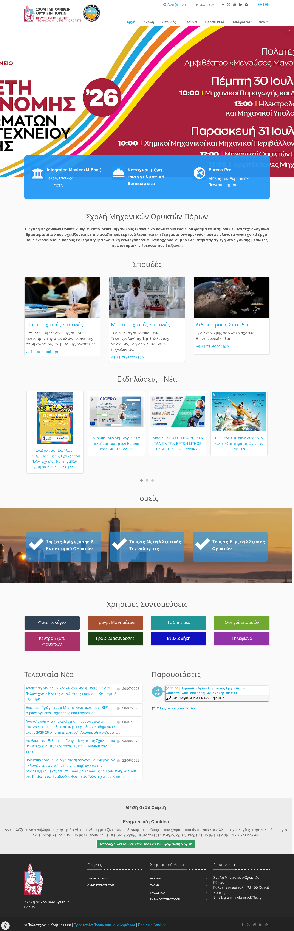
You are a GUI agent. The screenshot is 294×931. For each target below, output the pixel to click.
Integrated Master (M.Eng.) (74, 169)
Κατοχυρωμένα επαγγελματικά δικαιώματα (146, 176)
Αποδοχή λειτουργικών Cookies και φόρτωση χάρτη (145, 843)
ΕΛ (259, 4)
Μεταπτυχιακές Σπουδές (140, 324)
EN (267, 4)
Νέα (262, 21)
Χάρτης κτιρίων (97, 878)
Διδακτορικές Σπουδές (222, 324)
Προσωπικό (214, 21)
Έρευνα (199, 4)
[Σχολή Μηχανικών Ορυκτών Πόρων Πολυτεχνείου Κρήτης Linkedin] (240, 4)
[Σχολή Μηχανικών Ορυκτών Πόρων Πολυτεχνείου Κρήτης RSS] (246, 4)
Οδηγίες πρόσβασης (100, 885)
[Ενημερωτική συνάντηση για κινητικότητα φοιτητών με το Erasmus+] (177, 413)
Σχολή (211, 4)
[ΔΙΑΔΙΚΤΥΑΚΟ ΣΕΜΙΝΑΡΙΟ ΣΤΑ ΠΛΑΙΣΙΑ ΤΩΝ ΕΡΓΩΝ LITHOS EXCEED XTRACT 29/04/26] (116, 413)
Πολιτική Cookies (152, 924)
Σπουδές (169, 21)
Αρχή (131, 21)
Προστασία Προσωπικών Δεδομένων (104, 924)
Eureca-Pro (220, 169)
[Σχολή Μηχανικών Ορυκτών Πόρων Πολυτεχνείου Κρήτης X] (228, 4)
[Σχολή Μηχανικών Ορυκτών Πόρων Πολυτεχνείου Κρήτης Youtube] (235, 4)
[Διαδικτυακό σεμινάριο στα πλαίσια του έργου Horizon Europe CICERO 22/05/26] (55, 413)
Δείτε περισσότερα (43, 351)
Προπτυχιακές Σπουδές (54, 324)
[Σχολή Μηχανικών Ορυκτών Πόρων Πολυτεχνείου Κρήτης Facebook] (223, 4)
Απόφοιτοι (241, 21)
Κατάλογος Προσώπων (165, 899)
